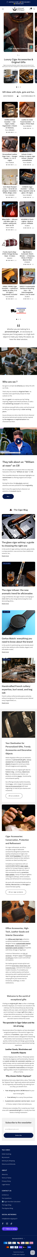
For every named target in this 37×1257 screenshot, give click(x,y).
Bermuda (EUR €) (17, 1238)
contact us (5, 1195)
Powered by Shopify (18, 1252)
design (20, 776)
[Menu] (3, 9)
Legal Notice (6, 1184)
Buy (8, 496)
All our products (14, 796)
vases (20, 956)
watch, (18, 65)
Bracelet (14, 65)
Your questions (6, 1198)
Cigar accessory (7, 65)
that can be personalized (13, 786)
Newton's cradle (20, 946)
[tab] (16, 87)
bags (11, 784)
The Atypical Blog (7, 1208)
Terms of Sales (6, 1178)
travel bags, (15, 966)
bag (22, 65)
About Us (5, 1174)
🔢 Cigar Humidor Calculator (11, 1201)
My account (5, 1157)
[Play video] (18, 441)
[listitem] (18, 3)
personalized (27, 65)
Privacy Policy (6, 1181)
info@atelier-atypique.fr (9, 1219)
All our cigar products (16, 892)
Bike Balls (19, 483)
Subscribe (18, 1135)
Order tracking (6, 1154)
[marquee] (18, 97)
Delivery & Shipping (8, 1161)
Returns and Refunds (8, 1164)
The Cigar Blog (6, 1205)
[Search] (34, 9)
